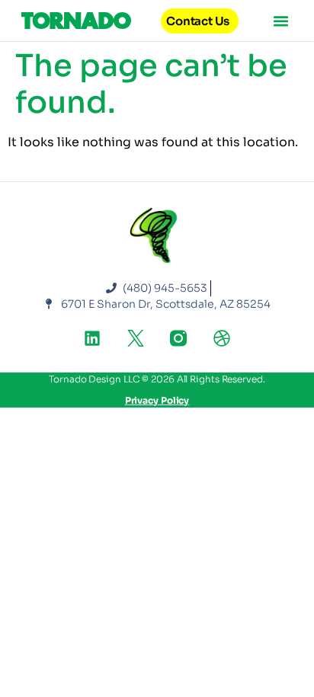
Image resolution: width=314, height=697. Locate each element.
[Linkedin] (92, 338)
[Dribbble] (222, 338)
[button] (281, 20)
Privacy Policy (157, 400)
